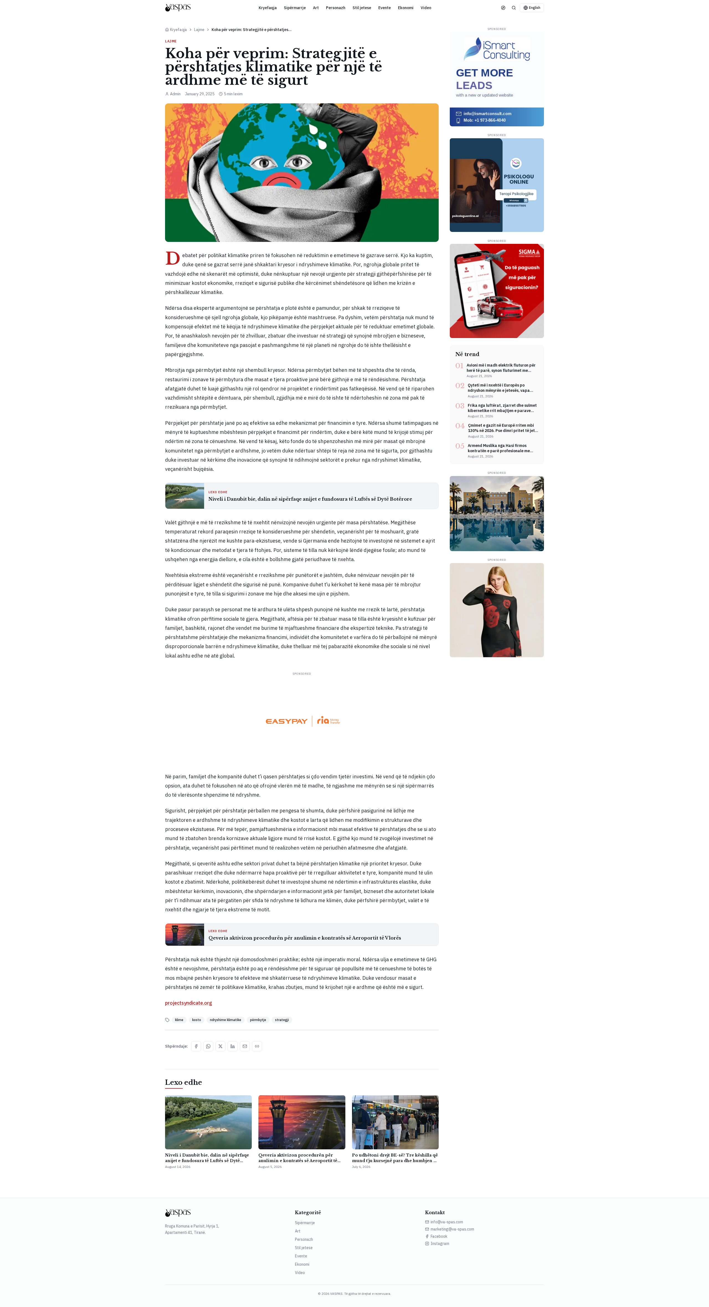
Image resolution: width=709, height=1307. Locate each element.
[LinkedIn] (233, 1046)
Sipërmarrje (295, 7)
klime (179, 1020)
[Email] (245, 1046)
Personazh (335, 7)
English (534, 8)
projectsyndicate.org (188, 1003)
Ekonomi (405, 7)
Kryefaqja (268, 7)
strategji (282, 1020)
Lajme (199, 29)
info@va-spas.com (447, 1221)
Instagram (440, 1243)
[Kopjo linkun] (257, 1046)
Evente (384, 7)
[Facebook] (196, 1046)
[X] (220, 1046)
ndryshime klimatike (225, 1020)
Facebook (439, 1236)
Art (316, 7)
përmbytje (258, 1020)
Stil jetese (362, 7)
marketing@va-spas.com (452, 1229)
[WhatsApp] (208, 1046)
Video (426, 7)
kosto (196, 1020)
